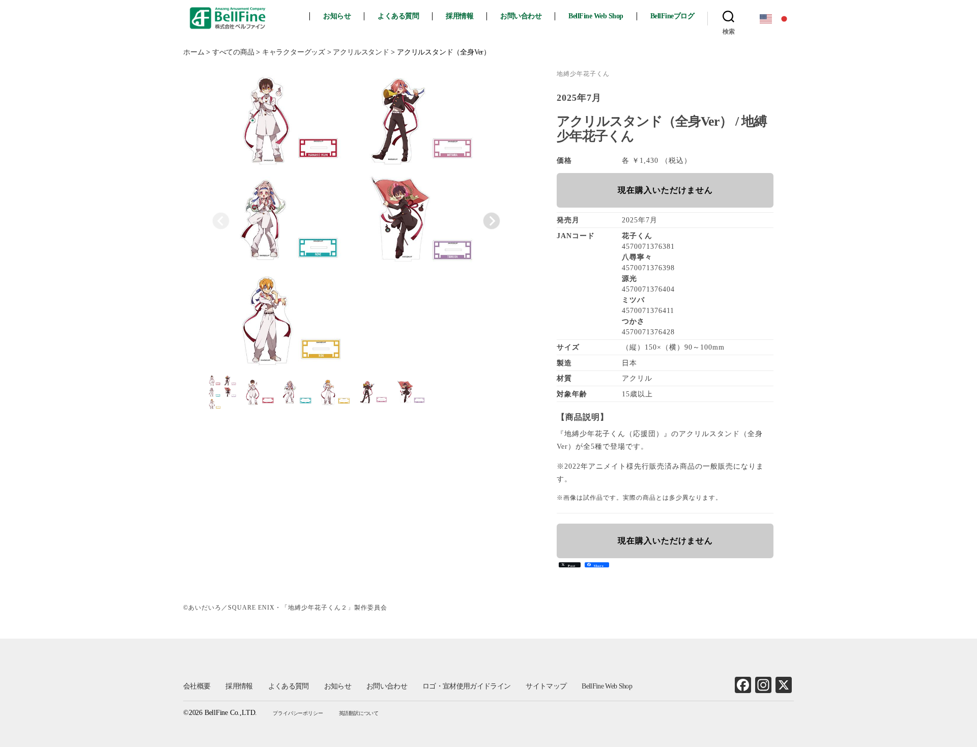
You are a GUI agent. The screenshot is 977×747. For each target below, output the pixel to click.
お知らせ (337, 16)
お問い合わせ (520, 16)
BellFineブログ (672, 16)
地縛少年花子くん (583, 73)
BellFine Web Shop (595, 16)
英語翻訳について (359, 713)
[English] (766, 18)
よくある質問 (398, 16)
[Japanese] (784, 18)
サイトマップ (546, 686)
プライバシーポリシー (298, 713)
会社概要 (196, 686)
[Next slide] (491, 220)
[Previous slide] (220, 220)
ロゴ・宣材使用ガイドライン (466, 686)
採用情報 (459, 16)
